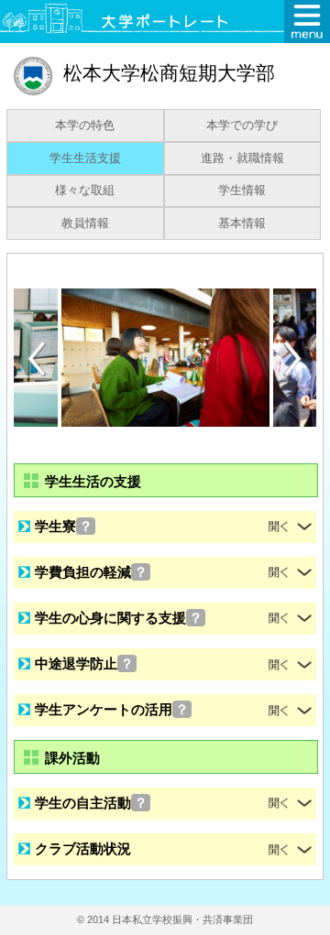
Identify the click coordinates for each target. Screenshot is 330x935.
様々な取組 (85, 190)
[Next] (293, 359)
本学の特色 (85, 125)
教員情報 (85, 223)
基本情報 (242, 223)
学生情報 (242, 190)
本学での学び (242, 125)
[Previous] (37, 358)
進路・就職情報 (242, 158)
